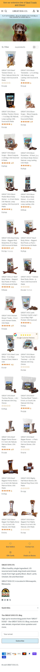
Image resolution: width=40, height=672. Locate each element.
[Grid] (34, 47)
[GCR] (15, 334)
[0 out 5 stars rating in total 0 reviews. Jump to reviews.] (6, 82)
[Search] (7, 11)
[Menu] (2, 11)
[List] (37, 47)
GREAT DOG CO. (12, 665)
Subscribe (20, 641)
